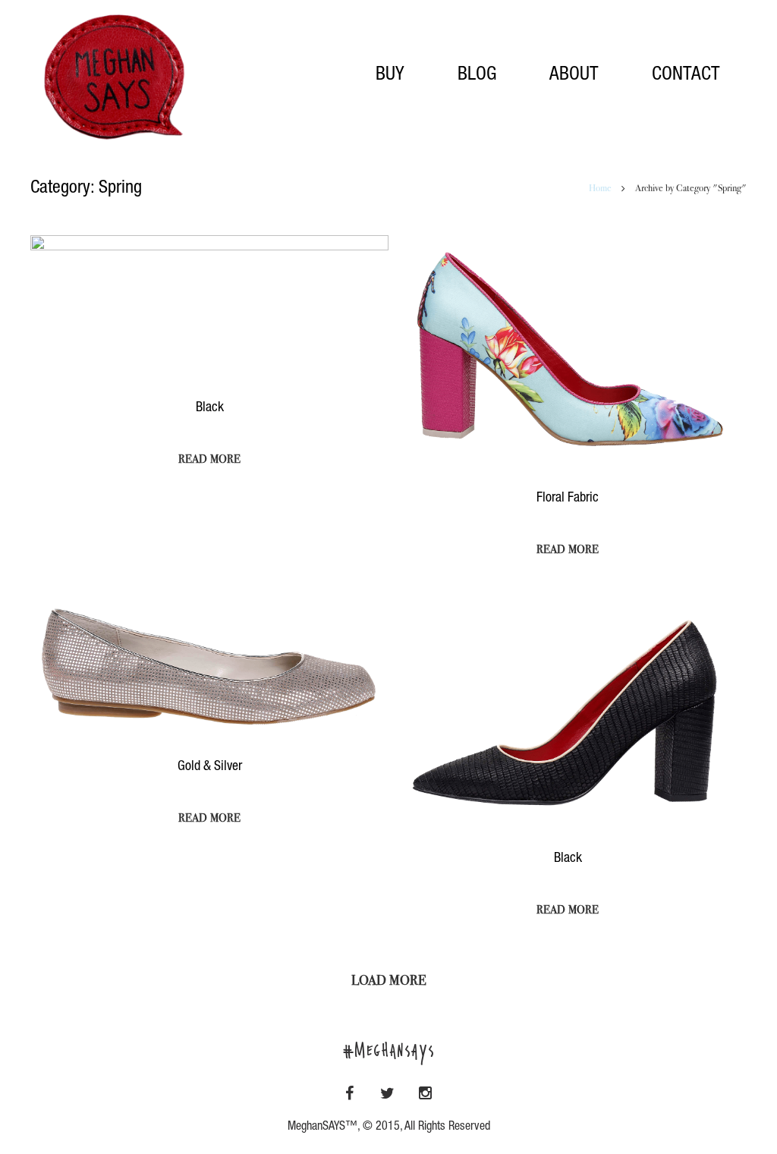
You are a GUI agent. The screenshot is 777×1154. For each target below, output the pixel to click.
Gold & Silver (210, 767)
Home (600, 188)
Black (210, 408)
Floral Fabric (567, 498)
